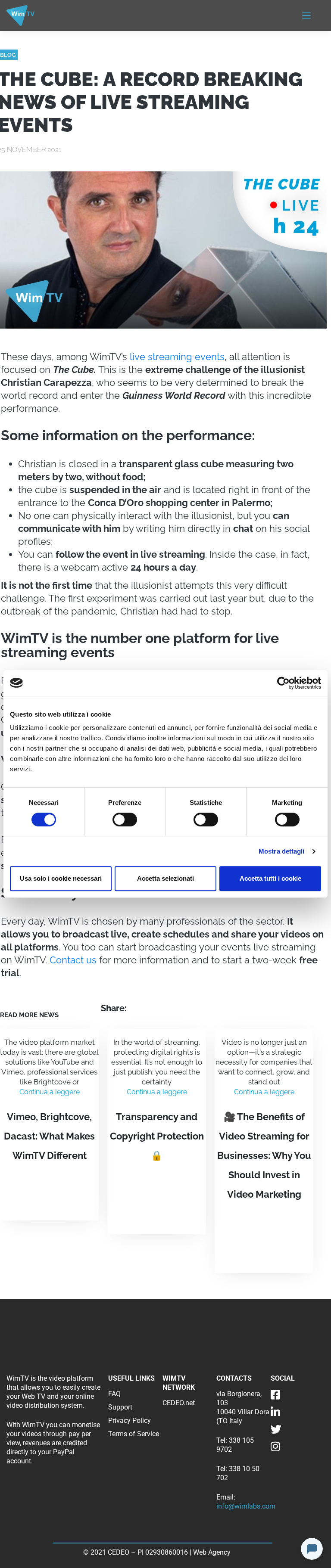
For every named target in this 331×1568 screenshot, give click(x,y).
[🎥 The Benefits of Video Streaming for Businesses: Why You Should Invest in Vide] (264, 1236)
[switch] (124, 819)
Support (120, 1407)
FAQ (114, 1394)
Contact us (73, 960)
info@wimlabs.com (245, 1506)
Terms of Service (133, 1434)
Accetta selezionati (165, 878)
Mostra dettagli (282, 851)
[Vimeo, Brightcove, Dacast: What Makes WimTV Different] (49, 1190)
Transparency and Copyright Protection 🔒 (157, 1136)
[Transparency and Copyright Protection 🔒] (156, 1197)
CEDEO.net (178, 1403)
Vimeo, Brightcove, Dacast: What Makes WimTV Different (49, 1136)
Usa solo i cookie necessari (61, 878)
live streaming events (177, 356)
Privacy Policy (129, 1420)
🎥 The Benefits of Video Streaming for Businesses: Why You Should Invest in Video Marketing (264, 1155)
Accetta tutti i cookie (270, 878)
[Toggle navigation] (306, 15)
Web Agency (212, 1552)
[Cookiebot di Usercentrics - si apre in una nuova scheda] (283, 683)
